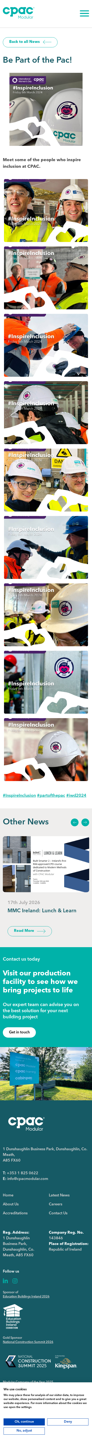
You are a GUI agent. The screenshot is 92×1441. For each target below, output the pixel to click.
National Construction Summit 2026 (28, 1342)
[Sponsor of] (13, 1316)
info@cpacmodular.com (27, 1179)
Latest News (59, 1195)
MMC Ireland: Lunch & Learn (42, 910)
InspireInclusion (19, 796)
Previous (75, 823)
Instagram (15, 1280)
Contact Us (58, 1213)
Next (85, 823)
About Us (11, 1204)
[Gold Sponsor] (41, 1361)
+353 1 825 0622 (22, 1173)
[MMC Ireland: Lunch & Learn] (46, 864)
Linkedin (5, 1280)
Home (8, 1195)
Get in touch (19, 1032)
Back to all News (24, 42)
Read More (24, 931)
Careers (55, 1204)
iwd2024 (76, 796)
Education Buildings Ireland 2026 (26, 1296)
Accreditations (15, 1213)
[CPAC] (18, 18)
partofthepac (51, 796)
